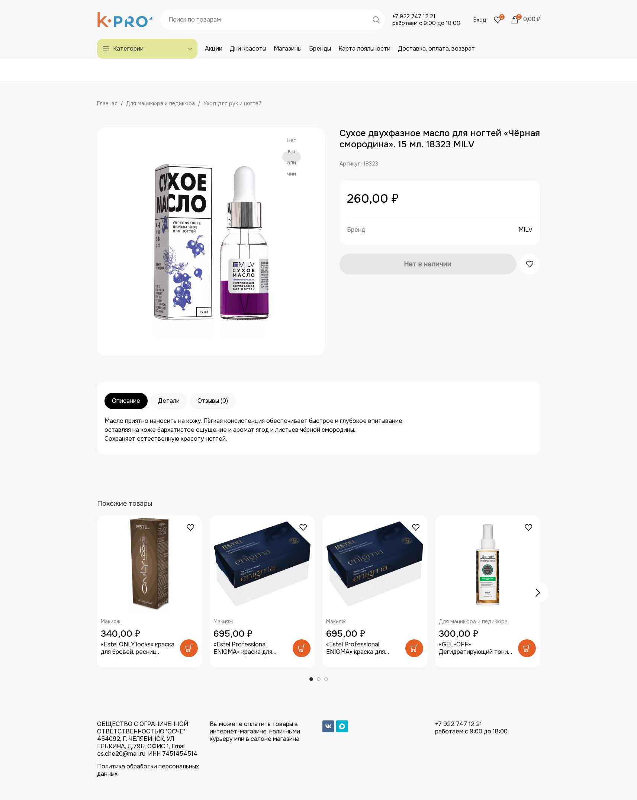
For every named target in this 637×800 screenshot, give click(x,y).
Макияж (110, 621)
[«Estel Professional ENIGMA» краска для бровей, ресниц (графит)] (262, 563)
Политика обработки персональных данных (148, 770)
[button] (189, 648)
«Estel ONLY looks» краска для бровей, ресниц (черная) (137, 651)
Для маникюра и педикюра (160, 103)
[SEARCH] (376, 19)
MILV (525, 230)
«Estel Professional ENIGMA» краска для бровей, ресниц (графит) (248, 651)
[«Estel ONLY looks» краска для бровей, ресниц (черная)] (149, 563)
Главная (107, 103)
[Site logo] (125, 19)
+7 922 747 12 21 (413, 16)
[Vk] (328, 726)
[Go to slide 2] (319, 679)
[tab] (126, 401)
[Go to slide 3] (326, 679)
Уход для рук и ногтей (232, 103)
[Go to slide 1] (311, 679)
